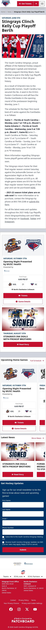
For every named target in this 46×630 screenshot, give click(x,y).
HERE (32, 187)
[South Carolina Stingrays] (5, 3)
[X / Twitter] (27, 609)
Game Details (24, 301)
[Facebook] (11, 609)
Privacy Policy (24, 600)
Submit (23, 550)
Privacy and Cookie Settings (32, 603)
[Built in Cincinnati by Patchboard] (23, 620)
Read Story (24, 344)
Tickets (24, 295)
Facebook (24, 218)
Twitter (33, 218)
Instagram (9, 221)
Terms (33, 600)
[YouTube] (35, 609)
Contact (13, 600)
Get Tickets (26, 3)
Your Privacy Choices (11, 603)
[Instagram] (19, 609)
